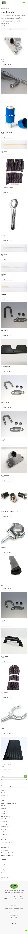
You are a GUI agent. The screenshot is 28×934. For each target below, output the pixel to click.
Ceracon (3, 800)
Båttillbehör (4, 795)
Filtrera (24, 781)
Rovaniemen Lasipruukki (7, 847)
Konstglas (3, 824)
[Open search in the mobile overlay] (14, 776)
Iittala (2, 811)
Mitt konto (14, 917)
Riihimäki (3, 845)
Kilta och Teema (5, 816)
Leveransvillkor (14, 910)
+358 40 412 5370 (5, 877)
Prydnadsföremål (5, 842)
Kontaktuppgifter (14, 915)
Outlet (2, 837)
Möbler (3, 829)
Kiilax (2, 813)
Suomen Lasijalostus (6, 852)
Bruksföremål (4, 792)
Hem (2, 8)
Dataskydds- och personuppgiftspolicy (14, 908)
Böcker (2, 798)
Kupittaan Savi (4, 826)
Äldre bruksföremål (6, 855)
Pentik (2, 839)
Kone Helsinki (4, 821)
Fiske (2, 805)
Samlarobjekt (4, 850)
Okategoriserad (5, 834)
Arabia (2, 790)
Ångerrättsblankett (14, 913)
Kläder (2, 818)
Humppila (3, 808)
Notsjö (2, 831)
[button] (23, 2)
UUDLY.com (24, 926)
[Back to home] (4, 2)
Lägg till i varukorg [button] (7, 64)
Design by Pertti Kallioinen (7, 803)
